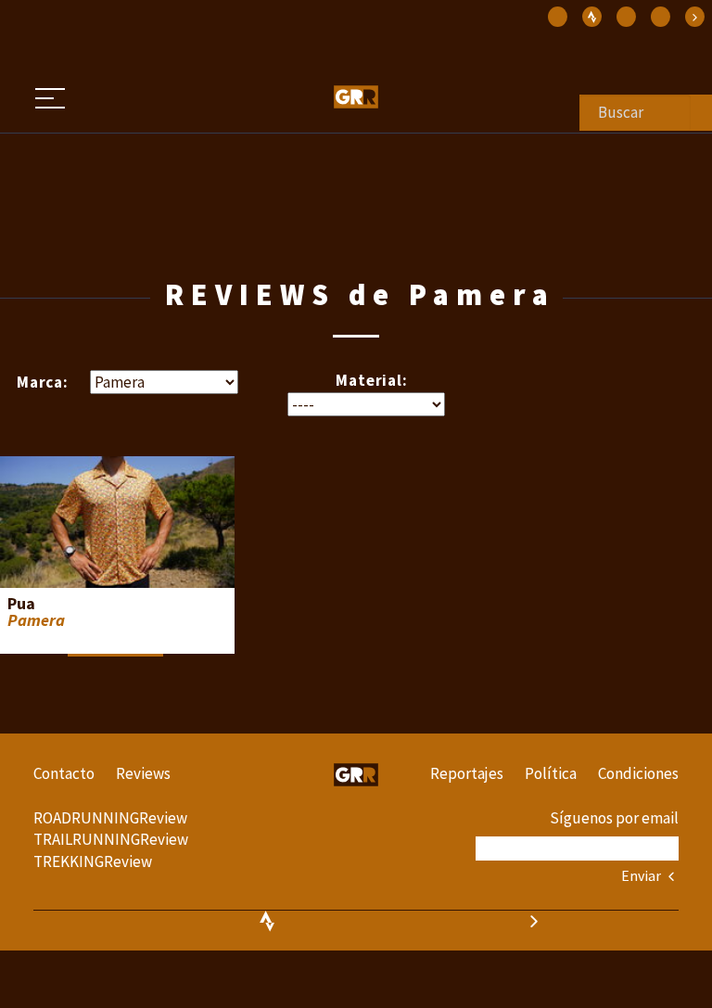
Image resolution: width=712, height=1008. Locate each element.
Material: (372, 380)
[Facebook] (626, 16)
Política (551, 773)
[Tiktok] (592, 16)
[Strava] (695, 16)
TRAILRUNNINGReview (110, 839)
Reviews (143, 773)
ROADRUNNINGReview (110, 818)
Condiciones (638, 773)
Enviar (642, 875)
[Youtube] (660, 16)
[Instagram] (557, 16)
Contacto (64, 773)
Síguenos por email (614, 818)
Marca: (43, 382)
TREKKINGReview (92, 861)
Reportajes (466, 773)
